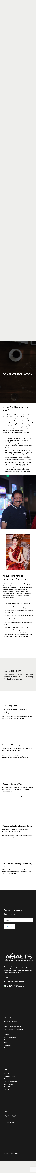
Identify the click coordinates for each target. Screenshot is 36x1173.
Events (6, 1048)
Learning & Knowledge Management (13, 1029)
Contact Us (7, 1089)
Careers (6, 1079)
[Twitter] (9, 1116)
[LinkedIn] (15, 1116)
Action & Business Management (12, 1026)
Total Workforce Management (12, 1032)
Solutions (6, 1034)
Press (5, 1040)
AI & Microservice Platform (11, 1021)
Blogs (5, 1042)
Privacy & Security (8, 1087)
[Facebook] (5, 1116)
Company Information (9, 1076)
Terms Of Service (8, 1084)
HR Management (8, 1024)
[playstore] (14, 988)
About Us (6, 1073)
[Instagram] (12, 1116)
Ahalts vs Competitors (10, 1037)
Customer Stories (8, 1045)
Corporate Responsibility (10, 1081)
